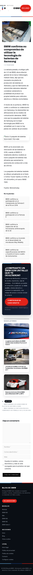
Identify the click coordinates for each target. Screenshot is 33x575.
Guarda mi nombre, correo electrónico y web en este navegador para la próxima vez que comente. (17, 465)
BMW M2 (5, 521)
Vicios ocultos (6, 539)
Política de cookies (7, 553)
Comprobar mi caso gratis (14, 302)
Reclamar (25, 8)
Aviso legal (5, 547)
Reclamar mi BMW (9, 501)
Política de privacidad (8, 550)
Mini (3, 515)
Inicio (3, 533)
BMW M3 (5, 512)
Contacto (5, 556)
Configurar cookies (7, 559)
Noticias (10, 5)
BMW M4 (5, 518)
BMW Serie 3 (6, 524)
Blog (17, 8)
